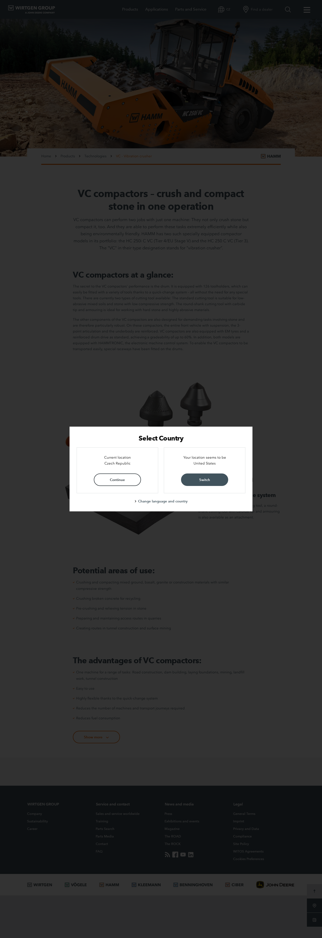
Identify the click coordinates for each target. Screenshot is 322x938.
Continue (117, 479)
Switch (204, 479)
